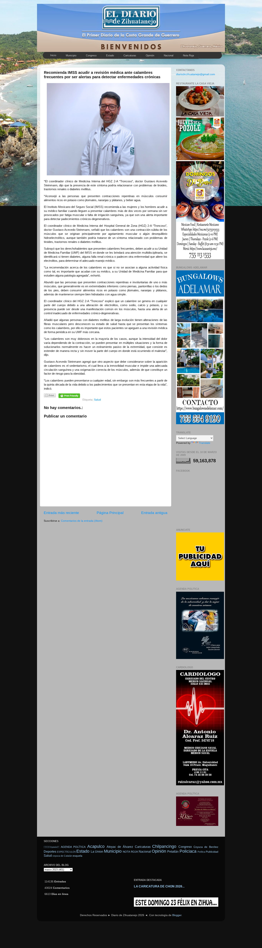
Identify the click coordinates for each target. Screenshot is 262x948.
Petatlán (173, 851)
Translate (204, 443)
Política (201, 852)
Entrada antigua (154, 513)
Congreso (91, 55)
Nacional (168, 55)
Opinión (51, 847)
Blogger (176, 915)
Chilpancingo (164, 846)
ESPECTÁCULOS (66, 852)
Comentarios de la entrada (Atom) (81, 520)
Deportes (50, 851)
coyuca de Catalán (62, 856)
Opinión (150, 55)
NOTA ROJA (130, 851)
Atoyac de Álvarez (120, 846)
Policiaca (188, 851)
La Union (97, 851)
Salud (97, 399)
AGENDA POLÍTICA (73, 847)
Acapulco (96, 846)
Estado (110, 55)
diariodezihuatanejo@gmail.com (195, 74)
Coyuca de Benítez (206, 847)
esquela (77, 855)
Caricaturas (130, 55)
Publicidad (212, 851)
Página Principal (110, 513)
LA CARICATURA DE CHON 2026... (159, 886)
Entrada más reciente (61, 513)
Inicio (53, 55)
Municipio (71, 55)
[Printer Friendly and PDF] (50, 396)
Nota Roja (188, 55)
